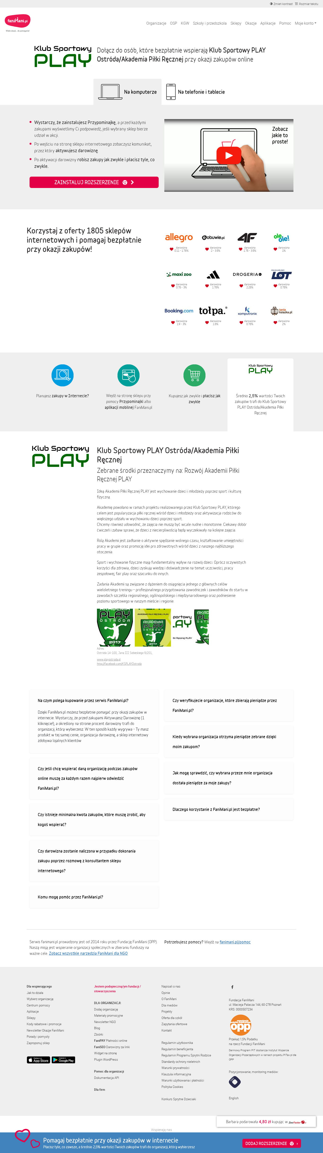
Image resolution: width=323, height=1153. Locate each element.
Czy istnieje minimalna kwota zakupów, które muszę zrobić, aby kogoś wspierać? (91, 819)
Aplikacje (267, 23)
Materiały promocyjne (108, 1015)
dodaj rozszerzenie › (271, 1143)
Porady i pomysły (38, 1036)
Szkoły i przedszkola (210, 23)
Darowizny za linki (112, 1047)
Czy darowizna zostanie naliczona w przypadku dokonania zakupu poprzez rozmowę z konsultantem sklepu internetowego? (86, 861)
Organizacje (156, 23)
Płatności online (110, 1040)
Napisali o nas (171, 986)
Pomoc (285, 23)
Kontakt (167, 1030)
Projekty (167, 1011)
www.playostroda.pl (109, 659)
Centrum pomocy (38, 1005)
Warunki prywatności (175, 1068)
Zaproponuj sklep (38, 1043)
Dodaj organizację (106, 1009)
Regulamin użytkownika (177, 1043)
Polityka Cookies (172, 1087)
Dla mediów (170, 1005)
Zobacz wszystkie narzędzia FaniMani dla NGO (88, 953)
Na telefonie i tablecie (201, 92)
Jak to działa (35, 993)
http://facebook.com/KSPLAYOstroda (119, 664)
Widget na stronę (105, 1053)
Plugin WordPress (106, 1059)
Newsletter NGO (105, 1022)
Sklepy (236, 23)
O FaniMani (169, 999)
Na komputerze (140, 92)
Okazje (251, 23)
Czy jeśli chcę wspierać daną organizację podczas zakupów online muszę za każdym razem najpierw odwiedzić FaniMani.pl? (87, 778)
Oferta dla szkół (172, 1018)
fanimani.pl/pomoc (235, 941)
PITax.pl (287, 1055)
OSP (173, 23)
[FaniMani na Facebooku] (231, 987)
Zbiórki (98, 1034)
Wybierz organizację (40, 999)
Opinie (166, 993)
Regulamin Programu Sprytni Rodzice (186, 1055)
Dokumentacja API (106, 1078)
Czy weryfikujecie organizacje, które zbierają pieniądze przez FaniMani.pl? (225, 705)
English (234, 1098)
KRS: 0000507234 (241, 1009)
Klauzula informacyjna (176, 1074)
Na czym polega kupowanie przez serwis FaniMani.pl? (83, 700)
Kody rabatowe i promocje (44, 1024)
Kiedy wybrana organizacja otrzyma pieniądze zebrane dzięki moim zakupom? (224, 741)
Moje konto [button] (304, 23)
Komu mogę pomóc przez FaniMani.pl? (70, 896)
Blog (97, 1028)
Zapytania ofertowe (174, 1024)
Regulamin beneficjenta (177, 1049)
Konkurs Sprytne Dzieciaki (179, 1099)
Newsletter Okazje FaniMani (45, 1030)
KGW (185, 23)
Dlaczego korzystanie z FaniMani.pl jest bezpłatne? (216, 809)
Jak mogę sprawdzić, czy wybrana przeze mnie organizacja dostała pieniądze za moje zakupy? (222, 777)
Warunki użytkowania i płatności (183, 1080)
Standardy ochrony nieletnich (181, 1061)
